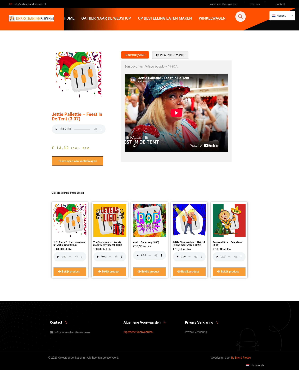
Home (69, 18)
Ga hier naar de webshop (106, 18)
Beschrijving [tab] (135, 55)
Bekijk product (70, 271)
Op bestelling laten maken (165, 18)
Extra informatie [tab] (170, 55)
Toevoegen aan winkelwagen (77, 161)
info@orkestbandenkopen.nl (30, 4)
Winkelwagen (212, 18)
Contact (280, 4)
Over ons (255, 4)
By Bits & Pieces (241, 357)
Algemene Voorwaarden (223, 4)
